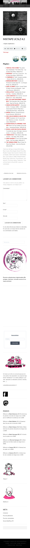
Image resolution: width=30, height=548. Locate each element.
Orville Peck (12, 158)
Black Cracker (6, 151)
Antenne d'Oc (12, 453)
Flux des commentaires (8, 518)
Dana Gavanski (15, 152)
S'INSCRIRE (15, 343)
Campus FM (12, 447)
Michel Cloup (6, 158)
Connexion (5, 513)
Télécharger (5, 52)
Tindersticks (20, 160)
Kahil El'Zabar (23, 154)
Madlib (15, 156)
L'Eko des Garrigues (14, 440)
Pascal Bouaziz (19, 158)
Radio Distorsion (13, 414)
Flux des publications (8, 515)
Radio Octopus (13, 427)
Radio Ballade (12, 421)
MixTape (11, 149)
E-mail (5, 209)
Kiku (4, 156)
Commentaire (6, 188)
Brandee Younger (7, 152)
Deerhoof (21, 152)
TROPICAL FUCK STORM (12, 68)
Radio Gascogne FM (14, 434)
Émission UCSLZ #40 (8, 173)
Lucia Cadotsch (9, 156)
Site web (5, 216)
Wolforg (19, 545)
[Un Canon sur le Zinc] (15, 2)
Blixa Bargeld (13, 151)
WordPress (22, 541)
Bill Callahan (21, 149)
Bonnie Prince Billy (21, 151)
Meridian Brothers (21, 156)
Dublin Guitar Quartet (14, 154)
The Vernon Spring (12, 160)
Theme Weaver (21, 543)
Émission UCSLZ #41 (22, 173)
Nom (4, 203)
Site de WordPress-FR (8, 521)
